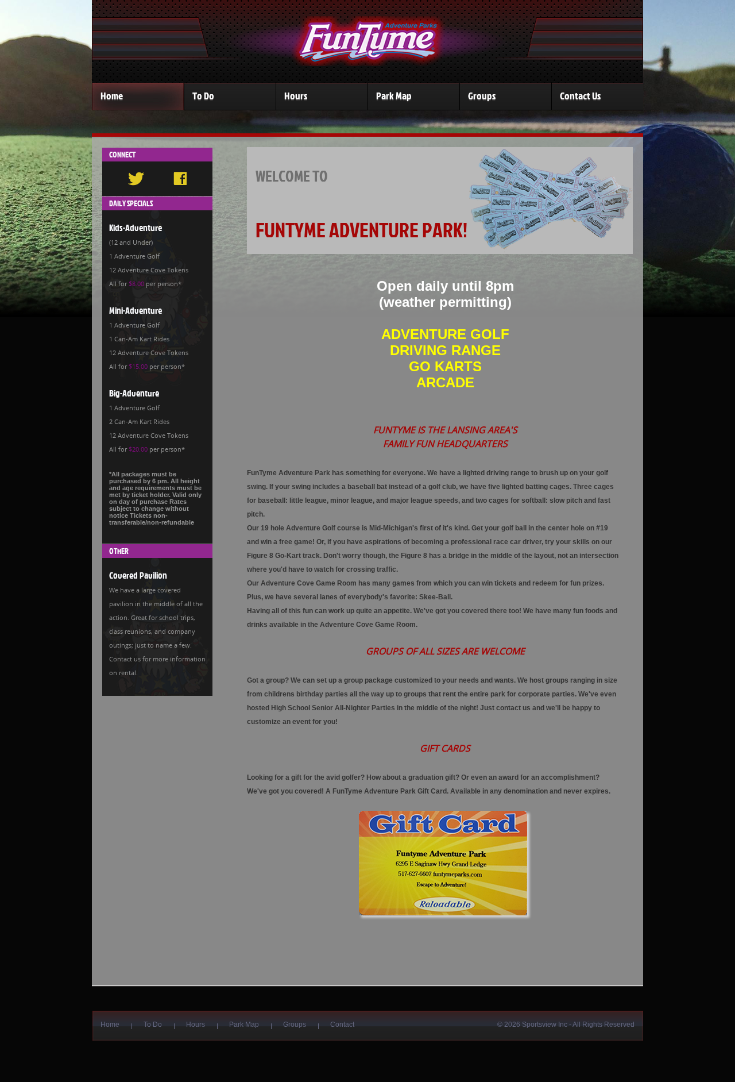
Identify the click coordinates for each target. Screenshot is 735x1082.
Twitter (136, 179)
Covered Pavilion (138, 575)
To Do (203, 96)
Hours (295, 96)
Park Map (394, 96)
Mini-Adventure (135, 310)
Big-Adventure (134, 393)
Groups (482, 96)
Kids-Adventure (135, 227)
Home (111, 96)
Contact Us (580, 96)
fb (180, 178)
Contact (342, 1025)
